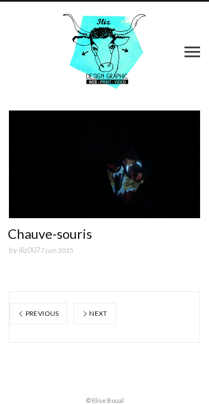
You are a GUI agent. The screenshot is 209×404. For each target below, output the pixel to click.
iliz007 (30, 250)
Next (98, 313)
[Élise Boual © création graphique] (104, 51)
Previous (41, 313)
